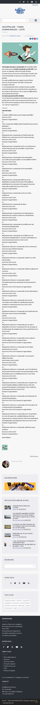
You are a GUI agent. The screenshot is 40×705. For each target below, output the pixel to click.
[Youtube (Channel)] (32, 2)
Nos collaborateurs (10, 657)
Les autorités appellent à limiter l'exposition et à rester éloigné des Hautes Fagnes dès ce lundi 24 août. (24, 515)
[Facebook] (20, 2)
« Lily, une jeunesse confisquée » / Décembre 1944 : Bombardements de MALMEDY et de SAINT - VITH (24, 543)
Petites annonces (9, 666)
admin (15, 509)
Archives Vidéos (9, 661)
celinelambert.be (8, 703)
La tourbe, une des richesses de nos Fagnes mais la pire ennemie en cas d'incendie (24, 526)
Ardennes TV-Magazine (12, 603)
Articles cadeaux (25, 603)
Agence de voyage (10, 600)
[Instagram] (27, 2)
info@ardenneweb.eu (9, 687)
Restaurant (8, 608)
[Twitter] (23, 2)
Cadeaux (27, 605)
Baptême (7, 605)
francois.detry (17, 520)
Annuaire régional (9, 664)
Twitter (37, 39)
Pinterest (35, 39)
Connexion (35, 5)
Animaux (19, 600)
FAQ (5, 668)
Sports (15, 608)
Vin (20, 608)
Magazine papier (20, 486)
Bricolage (21, 605)
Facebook (30, 39)
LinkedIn (33, 39)
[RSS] (36, 2)
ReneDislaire (15, 36)
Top (36, 702)
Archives (6, 659)
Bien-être (14, 605)
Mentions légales (9, 670)
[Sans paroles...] (4, 447)
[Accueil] (20, 14)
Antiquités (26, 600)
